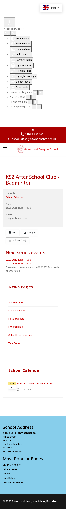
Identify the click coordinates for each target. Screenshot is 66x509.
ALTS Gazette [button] (15, 302)
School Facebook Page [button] (20, 335)
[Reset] (7, 33)
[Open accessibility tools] (9, 22)
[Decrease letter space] (34, 106)
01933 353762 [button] (34, 134)
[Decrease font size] (28, 97)
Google (30, 232)
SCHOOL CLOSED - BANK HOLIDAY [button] (35, 383)
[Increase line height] (35, 102)
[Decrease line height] (30, 102)
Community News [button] (17, 310)
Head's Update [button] (16, 318)
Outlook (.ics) (18, 240)
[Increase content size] (40, 92)
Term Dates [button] (14, 343)
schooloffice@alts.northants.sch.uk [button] (34, 139)
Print (13, 232)
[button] (33, 130)
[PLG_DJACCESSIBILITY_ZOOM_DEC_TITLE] (35, 92)
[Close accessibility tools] (13, 33)
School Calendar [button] (14, 197)
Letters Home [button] (15, 327)
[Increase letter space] (39, 106)
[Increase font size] (33, 97)
